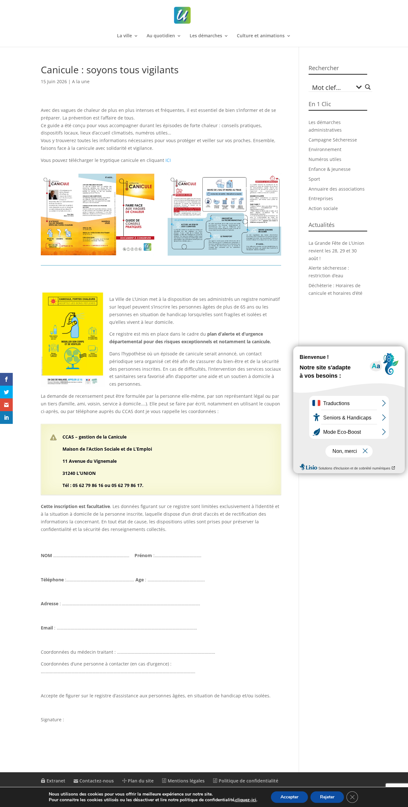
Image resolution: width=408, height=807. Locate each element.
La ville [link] (124, 36)
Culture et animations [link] (261, 36)
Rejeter (327, 797)
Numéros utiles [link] (325, 159)
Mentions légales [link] (185, 781)
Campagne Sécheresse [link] (333, 140)
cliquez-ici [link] (245, 800)
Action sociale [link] (323, 208)
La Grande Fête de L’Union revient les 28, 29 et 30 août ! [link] (336, 250)
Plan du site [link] (140, 781)
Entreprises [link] (321, 198)
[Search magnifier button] (367, 87)
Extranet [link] (55, 781)
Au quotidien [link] (161, 36)
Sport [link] (314, 179)
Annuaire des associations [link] (337, 189)
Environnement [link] (325, 149)
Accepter (289, 797)
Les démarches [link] (206, 36)
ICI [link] (168, 160)
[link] (204, 15)
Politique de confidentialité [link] (247, 781)
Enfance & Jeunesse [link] (330, 169)
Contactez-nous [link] (96, 781)
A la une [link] (81, 81)
